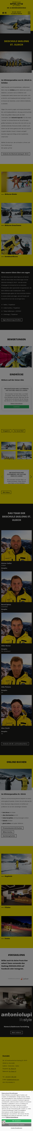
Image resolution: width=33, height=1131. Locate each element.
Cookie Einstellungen (16, 1128)
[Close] (5, 1121)
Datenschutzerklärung (12, 1117)
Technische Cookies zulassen (16, 1124)
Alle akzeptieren (16, 1121)
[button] (3, 1122)
